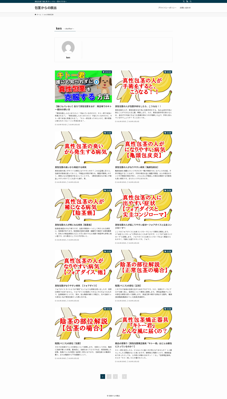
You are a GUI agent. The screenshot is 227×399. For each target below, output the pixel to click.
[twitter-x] (183, 1)
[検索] (190, 1)
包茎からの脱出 (46, 7)
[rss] (187, 1)
